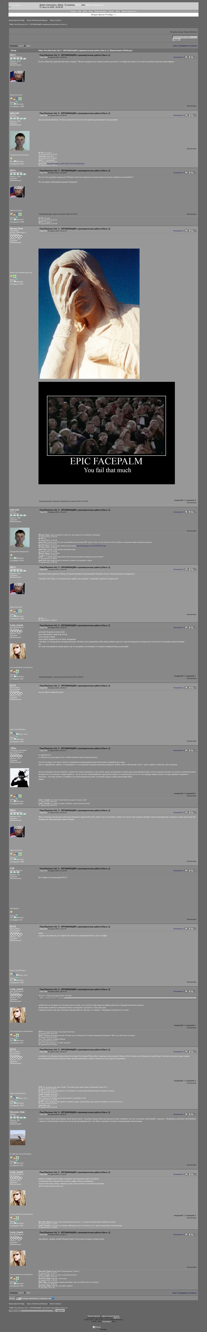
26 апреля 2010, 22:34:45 (47, 544)
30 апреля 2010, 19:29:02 (47, 1284)
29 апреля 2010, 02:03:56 (47, 1092)
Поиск (91, 11)
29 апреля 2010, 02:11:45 (47, 1037)
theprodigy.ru (106, 1321)
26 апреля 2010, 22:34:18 (47, 540)
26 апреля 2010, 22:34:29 (47, 223)
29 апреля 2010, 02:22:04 (47, 1103)
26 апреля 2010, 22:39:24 (47, 555)
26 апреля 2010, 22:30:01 (47, 158)
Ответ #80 (43, 991)
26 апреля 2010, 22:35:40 (47, 547)
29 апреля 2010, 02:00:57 (47, 1089)
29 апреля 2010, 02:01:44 (47, 1033)
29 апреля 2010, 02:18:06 (47, 1044)
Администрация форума (110, 1316)
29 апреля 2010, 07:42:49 (47, 1107)
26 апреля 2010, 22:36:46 (47, 551)
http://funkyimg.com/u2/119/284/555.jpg (91, 546)
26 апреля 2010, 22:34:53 (47, 162)
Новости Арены (55, 20)
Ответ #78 (43, 871)
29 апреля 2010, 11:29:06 (47, 1227)
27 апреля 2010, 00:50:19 (47, 805)
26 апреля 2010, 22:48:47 (47, 620)
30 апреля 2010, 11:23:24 (47, 1277)
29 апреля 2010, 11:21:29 (47, 1224)
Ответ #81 (43, 1052)
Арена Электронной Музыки (37, 20)
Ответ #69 (43, 115)
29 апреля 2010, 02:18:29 (47, 1096)
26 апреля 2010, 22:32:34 (47, 220)
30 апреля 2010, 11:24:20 (47, 1280)
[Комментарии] (15, 65)
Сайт (79, 11)
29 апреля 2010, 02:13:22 (47, 1041)
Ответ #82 (43, 1114)
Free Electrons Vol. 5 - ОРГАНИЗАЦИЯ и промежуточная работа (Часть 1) (40, 24)
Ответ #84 (43, 1234)
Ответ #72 (43, 512)
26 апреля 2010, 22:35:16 (47, 165)
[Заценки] (13, 63)
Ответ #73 (43, 569)
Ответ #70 (43, 173)
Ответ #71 (43, 231)
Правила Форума (100, 11)
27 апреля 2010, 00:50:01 (47, 802)
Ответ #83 (43, 1174)
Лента (85, 11)
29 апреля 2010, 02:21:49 (47, 1100)
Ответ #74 (43, 627)
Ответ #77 (43, 812)
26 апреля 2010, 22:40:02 (47, 558)
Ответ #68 (43, 57)
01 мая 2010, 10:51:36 (46, 1287)
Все (29, 46)
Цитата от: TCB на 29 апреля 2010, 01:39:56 (54, 995)
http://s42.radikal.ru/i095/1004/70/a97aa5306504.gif (65, 164)
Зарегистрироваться (94, 5)
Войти (78, 5)
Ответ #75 (43, 688)
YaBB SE (116, 1318)
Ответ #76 (43, 750)
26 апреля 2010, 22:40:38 (47, 562)
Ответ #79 (43, 929)
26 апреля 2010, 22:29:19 (47, 154)
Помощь (111, 11)
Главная (73, 11)
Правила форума (94, 1316)
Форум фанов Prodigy (17, 20)
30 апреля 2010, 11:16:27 (47, 1273)
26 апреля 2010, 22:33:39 (47, 537)
